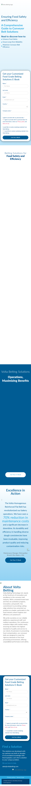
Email (4, 97)
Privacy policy (21, 121)
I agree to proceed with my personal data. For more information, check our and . (15, 121)
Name (4, 83)
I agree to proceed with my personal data (13, 117)
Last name (5, 90)
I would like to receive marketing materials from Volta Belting (15, 128)
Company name (7, 110)
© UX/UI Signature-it (7, 782)
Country (5, 104)
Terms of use (6, 123)
